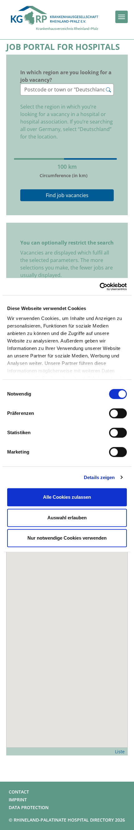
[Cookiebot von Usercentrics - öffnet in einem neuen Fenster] (99, 287)
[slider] (63, 147)
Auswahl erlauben (67, 517)
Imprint (18, 800)
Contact (19, 792)
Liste (120, 752)
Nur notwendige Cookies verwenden (67, 538)
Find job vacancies (67, 195)
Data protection (29, 807)
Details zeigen (99, 477)
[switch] (118, 413)
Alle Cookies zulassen (67, 497)
